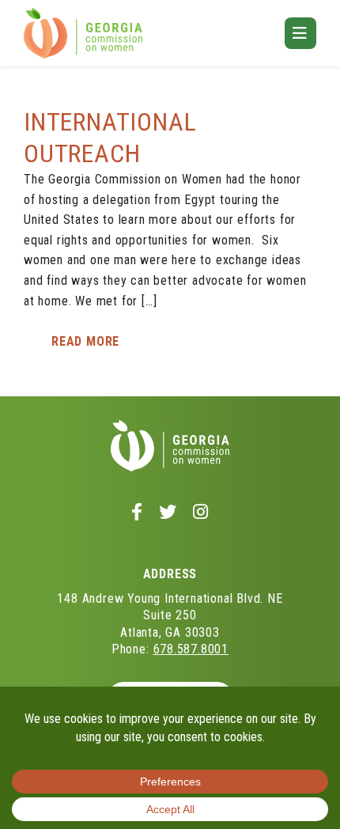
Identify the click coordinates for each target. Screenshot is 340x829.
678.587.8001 (191, 649)
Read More (85, 341)
